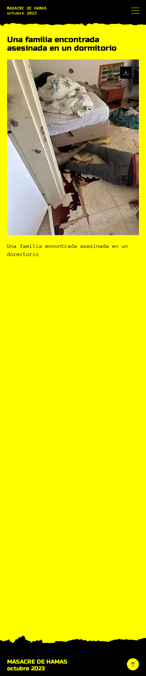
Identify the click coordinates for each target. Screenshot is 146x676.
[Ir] (126, 72)
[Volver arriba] (133, 664)
